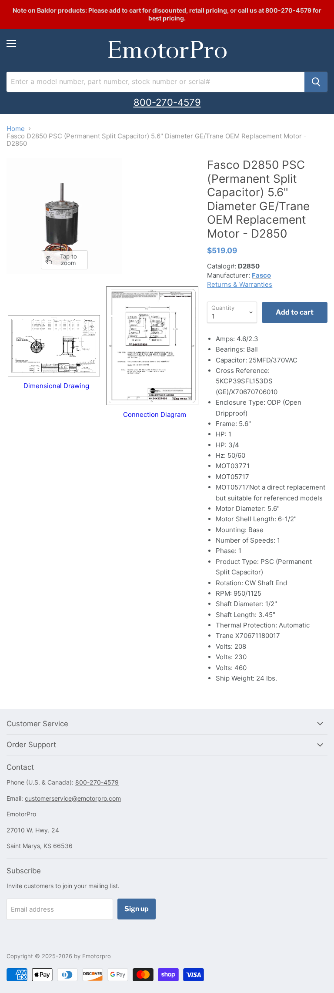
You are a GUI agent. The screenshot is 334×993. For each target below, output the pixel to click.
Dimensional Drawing (56, 386)
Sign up (136, 909)
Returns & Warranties (239, 284)
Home (16, 128)
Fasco (261, 275)
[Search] (315, 82)
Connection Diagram (154, 414)
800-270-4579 (167, 102)
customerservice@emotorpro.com (73, 798)
